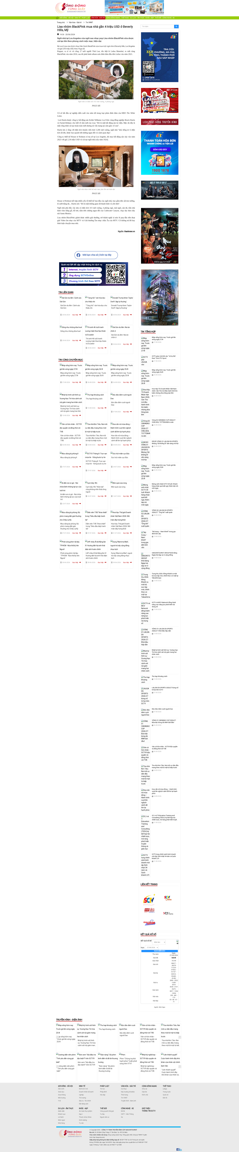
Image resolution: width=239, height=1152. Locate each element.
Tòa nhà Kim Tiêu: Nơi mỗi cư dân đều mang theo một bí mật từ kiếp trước (96, 438)
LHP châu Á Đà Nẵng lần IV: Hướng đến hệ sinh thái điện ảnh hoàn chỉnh (96, 555)
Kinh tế (77, 18)
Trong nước (167, 1092)
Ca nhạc (124, 1089)
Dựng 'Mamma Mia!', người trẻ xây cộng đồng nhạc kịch (121, 555)
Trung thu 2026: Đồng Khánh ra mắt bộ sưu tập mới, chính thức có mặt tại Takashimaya (165, 576)
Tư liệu (102, 1114)
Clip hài (144, 1092)
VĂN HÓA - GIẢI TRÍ (128, 1086)
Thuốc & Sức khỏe (85, 1117)
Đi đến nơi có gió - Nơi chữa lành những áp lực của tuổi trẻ (70, 496)
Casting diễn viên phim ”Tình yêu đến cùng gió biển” (65, 1068)
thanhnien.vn (129, 231)
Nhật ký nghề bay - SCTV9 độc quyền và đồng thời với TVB (149, 1068)
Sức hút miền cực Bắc (119, 457)
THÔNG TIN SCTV (148, 1111)
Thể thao (125, 18)
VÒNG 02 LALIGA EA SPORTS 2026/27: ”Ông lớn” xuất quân (162, 511)
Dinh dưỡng (83, 1120)
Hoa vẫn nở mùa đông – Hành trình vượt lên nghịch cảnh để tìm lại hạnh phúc (121, 438)
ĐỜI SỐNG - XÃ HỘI (65, 1086)
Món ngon (61, 1120)
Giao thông (62, 1095)
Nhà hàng (61, 1123)
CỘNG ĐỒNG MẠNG (149, 1086)
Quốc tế (165, 1095)
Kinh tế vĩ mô (83, 1089)
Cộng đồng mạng (113, 18)
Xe (122, 1117)
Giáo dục (61, 1092)
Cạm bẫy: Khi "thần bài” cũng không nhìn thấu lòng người (96, 489)
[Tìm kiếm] (176, 26)
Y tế (59, 1101)
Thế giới (158, 18)
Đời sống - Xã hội (66, 18)
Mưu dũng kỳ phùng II (68, 457)
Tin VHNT (124, 1098)
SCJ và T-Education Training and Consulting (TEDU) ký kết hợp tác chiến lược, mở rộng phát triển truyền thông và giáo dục (165, 819)
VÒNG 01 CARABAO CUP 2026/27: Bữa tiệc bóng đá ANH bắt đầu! (164, 721)
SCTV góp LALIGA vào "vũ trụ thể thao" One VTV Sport (163, 357)
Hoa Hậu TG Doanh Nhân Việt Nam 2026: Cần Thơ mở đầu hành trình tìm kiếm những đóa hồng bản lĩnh (165, 391)
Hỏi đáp (102, 1095)
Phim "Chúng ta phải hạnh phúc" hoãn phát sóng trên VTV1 (128, 1061)
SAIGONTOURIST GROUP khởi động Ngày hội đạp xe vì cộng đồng (164, 554)
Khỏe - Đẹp (150, 18)
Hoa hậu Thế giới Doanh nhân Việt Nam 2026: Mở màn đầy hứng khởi (120, 526)
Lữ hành (61, 1117)
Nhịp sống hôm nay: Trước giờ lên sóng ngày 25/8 (66, 1039)
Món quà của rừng (118, 487)
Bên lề (165, 1098)
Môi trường (61, 1098)
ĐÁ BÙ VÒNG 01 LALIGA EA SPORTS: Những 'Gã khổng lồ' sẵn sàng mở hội (165, 442)
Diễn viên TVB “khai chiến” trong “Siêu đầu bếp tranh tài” (96, 526)
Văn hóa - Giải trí (98, 18)
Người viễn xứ (104, 1117)
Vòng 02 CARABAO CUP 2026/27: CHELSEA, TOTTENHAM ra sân (164, 421)
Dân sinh (61, 1089)
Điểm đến (61, 1111)
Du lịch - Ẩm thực (137, 18)
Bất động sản (83, 1104)
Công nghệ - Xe (168, 18)
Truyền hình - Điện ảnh (128, 1101)
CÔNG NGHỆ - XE (127, 1108)
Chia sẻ (144, 1089)
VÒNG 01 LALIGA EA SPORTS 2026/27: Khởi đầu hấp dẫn (162, 630)
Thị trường (82, 1098)
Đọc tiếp (75, 315)
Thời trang (124, 1095)
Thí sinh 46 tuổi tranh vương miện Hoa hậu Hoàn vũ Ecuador (96, 341)
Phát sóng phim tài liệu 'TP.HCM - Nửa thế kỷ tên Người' (69, 555)
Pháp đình (103, 1092)
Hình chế (145, 1095)
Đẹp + (81, 1114)
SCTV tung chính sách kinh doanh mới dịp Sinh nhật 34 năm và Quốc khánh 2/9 (164, 856)
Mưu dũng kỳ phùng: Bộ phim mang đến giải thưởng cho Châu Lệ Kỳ (69, 526)
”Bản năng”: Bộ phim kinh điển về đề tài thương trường (107, 1068)
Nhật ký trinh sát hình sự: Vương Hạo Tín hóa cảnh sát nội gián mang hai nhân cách (165, 652)
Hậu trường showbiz (128, 1092)
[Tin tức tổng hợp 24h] (70, 3)
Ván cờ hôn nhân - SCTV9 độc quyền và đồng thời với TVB (70, 438)
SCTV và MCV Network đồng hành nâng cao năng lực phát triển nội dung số (164, 604)
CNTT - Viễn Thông (127, 1114)
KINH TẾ (82, 1086)
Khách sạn (61, 1114)
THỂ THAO (167, 1086)
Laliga (165, 1089)
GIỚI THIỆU (146, 1108)
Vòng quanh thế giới (107, 1111)
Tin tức (102, 1089)
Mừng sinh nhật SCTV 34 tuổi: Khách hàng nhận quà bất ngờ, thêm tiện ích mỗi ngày (165, 486)
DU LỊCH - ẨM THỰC (65, 1108)
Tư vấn (81, 1123)
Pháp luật (86, 18)
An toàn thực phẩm (85, 1111)
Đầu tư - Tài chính (85, 1101)
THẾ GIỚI (103, 1108)
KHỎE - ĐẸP (83, 1108)
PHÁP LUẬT (104, 1086)
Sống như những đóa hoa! (70, 331)
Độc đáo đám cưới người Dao (162, 709)
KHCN (123, 1111)
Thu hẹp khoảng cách (94, 399)
